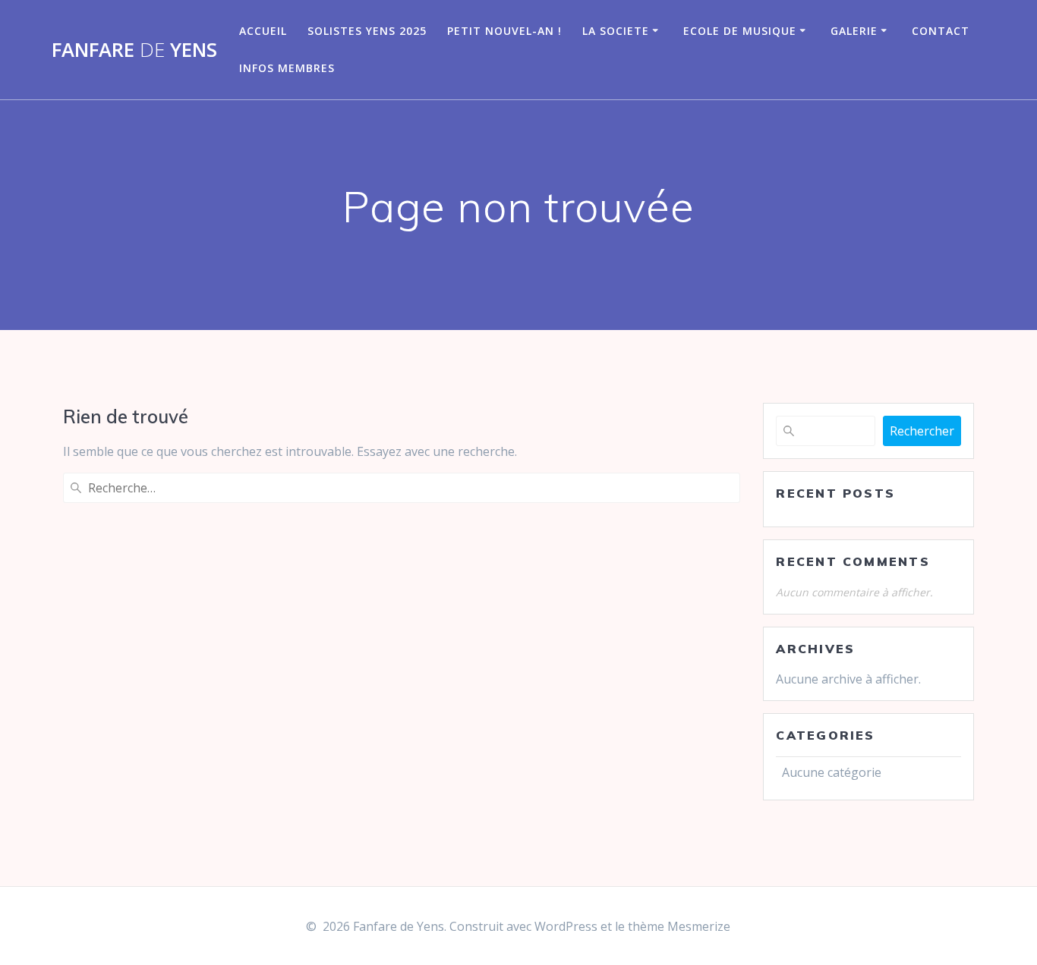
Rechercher (922, 431)
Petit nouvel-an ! (504, 31)
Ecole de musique (739, 31)
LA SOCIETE (615, 31)
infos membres (287, 68)
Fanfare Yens (134, 50)
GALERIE (854, 31)
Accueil (263, 31)
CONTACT (940, 31)
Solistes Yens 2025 (367, 31)
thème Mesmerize (679, 926)
